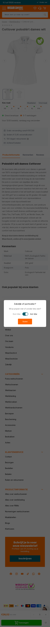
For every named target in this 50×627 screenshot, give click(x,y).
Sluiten (25, 322)
